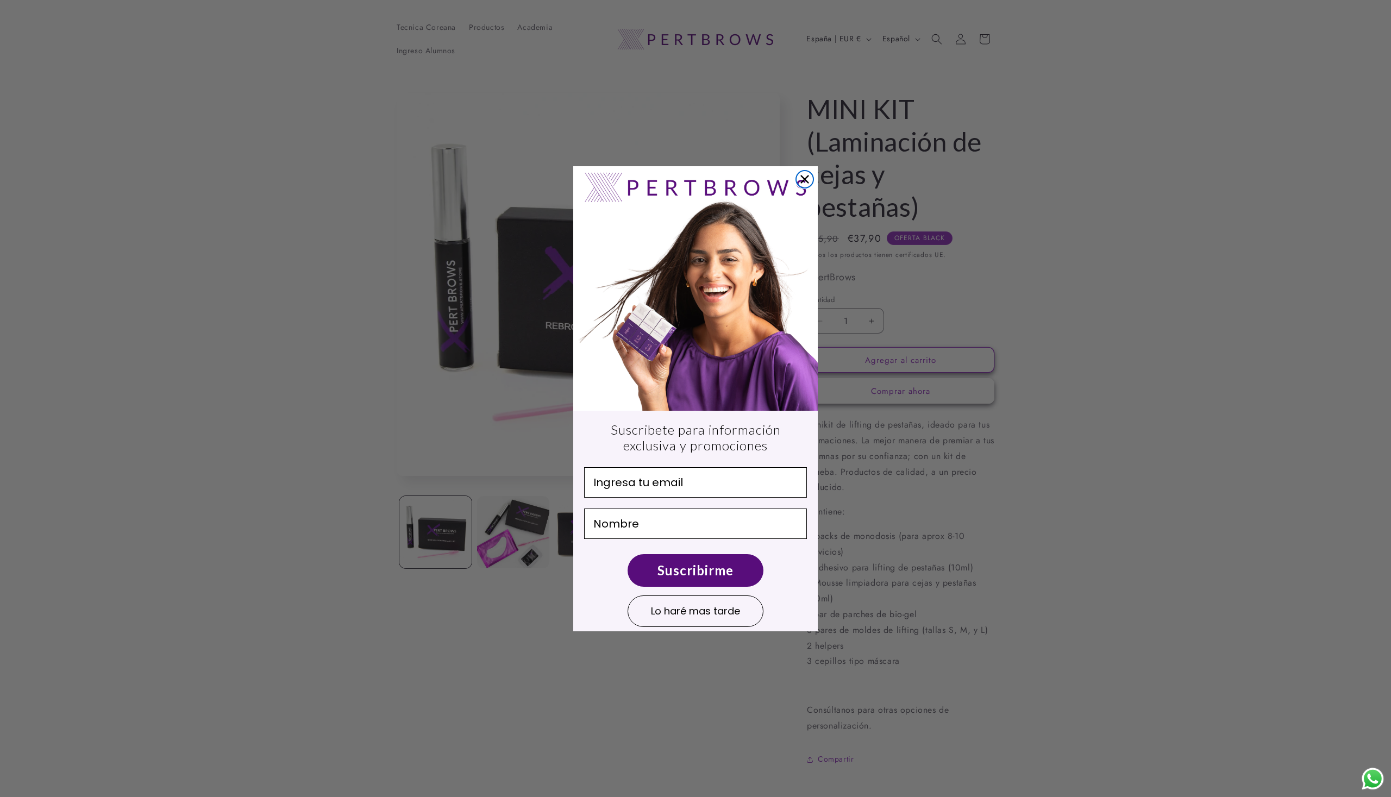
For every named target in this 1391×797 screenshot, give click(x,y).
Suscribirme (695, 570)
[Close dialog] (804, 179)
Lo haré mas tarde (695, 611)
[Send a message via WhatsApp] (1373, 779)
